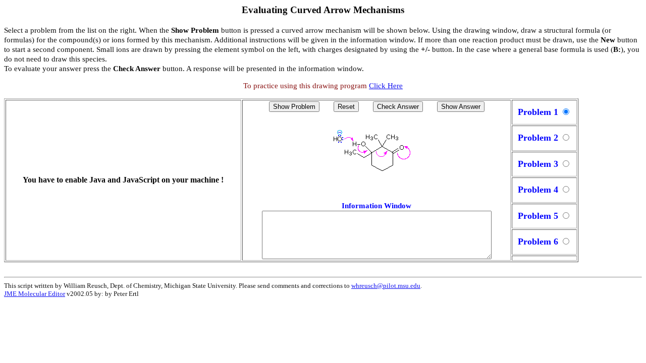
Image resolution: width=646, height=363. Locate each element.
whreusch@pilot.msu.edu (385, 285)
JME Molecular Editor (34, 293)
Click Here (386, 86)
